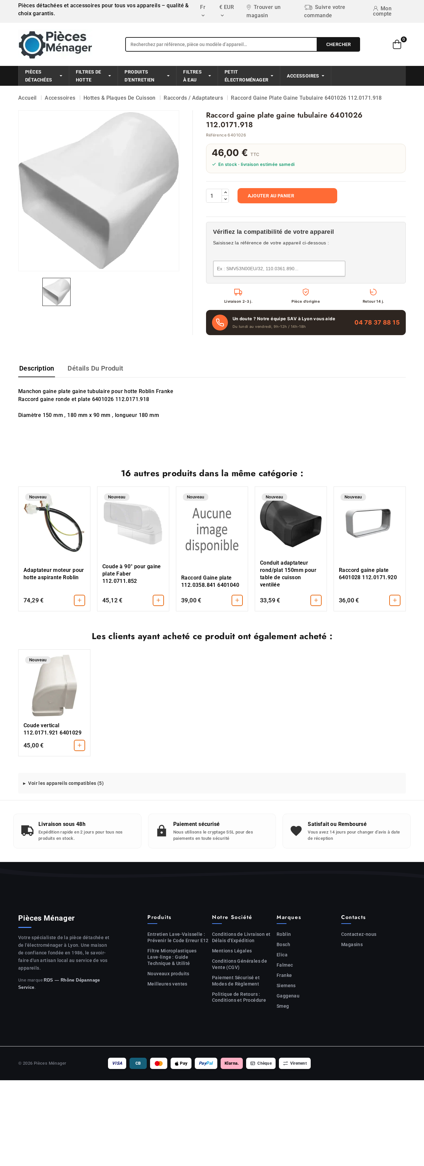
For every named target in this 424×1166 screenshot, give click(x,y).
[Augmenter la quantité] (225, 192)
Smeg (283, 1006)
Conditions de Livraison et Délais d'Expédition (241, 937)
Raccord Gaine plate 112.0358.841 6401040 (210, 581)
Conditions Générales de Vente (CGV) (239, 964)
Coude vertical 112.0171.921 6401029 (52, 729)
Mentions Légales (232, 950)
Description (36, 368)
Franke (284, 975)
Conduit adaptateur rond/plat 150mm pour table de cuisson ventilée (288, 574)
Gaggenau (288, 995)
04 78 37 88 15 (377, 322)
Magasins (352, 944)
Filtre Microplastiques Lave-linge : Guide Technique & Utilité (172, 957)
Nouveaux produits (168, 973)
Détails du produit (95, 368)
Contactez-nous (359, 934)
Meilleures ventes (167, 984)
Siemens (286, 985)
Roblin (284, 934)
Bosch (283, 944)
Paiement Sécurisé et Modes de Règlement (236, 981)
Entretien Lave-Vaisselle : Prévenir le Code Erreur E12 (178, 937)
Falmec (285, 965)
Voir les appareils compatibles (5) (66, 783)
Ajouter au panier (271, 195)
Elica (282, 954)
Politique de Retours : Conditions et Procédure (239, 997)
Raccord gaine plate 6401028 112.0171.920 (368, 574)
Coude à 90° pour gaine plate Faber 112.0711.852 (131, 573)
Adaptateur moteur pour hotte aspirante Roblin (54, 574)
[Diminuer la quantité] (225, 199)
